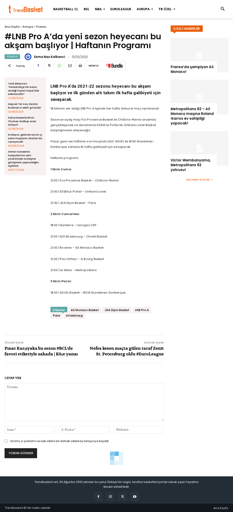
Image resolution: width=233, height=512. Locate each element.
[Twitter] (48, 65)
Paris (56, 315)
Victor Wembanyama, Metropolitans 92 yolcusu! (191, 165)
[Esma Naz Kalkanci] (29, 56)
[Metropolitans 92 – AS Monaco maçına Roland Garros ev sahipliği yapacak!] (199, 97)
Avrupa (143, 9)
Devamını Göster (198, 179)
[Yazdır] (80, 65)
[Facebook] (38, 65)
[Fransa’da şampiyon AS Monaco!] (199, 55)
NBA (98, 9)
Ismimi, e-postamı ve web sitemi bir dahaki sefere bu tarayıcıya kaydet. (59, 441)
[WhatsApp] (59, 65)
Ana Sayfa (12, 27)
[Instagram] (110, 496)
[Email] (69, 65)
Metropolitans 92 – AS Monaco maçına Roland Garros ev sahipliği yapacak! (192, 116)
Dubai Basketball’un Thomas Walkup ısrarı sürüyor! (22, 121)
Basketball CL (65, 9)
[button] (222, 9)
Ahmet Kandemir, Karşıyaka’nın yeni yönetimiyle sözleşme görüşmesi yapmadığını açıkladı (23, 159)
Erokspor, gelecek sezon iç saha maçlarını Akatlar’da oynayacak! (25, 138)
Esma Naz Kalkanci (49, 56)
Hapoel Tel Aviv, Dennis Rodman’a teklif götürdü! (24, 105)
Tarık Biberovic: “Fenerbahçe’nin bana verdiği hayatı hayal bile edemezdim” (23, 89)
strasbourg (74, 315)
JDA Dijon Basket (116, 310)
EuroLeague (120, 9)
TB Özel (165, 9)
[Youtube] (134, 496)
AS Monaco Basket (85, 310)
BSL (86, 9)
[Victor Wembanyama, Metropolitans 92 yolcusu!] (199, 148)
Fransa (41, 27)
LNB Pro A (142, 310)
